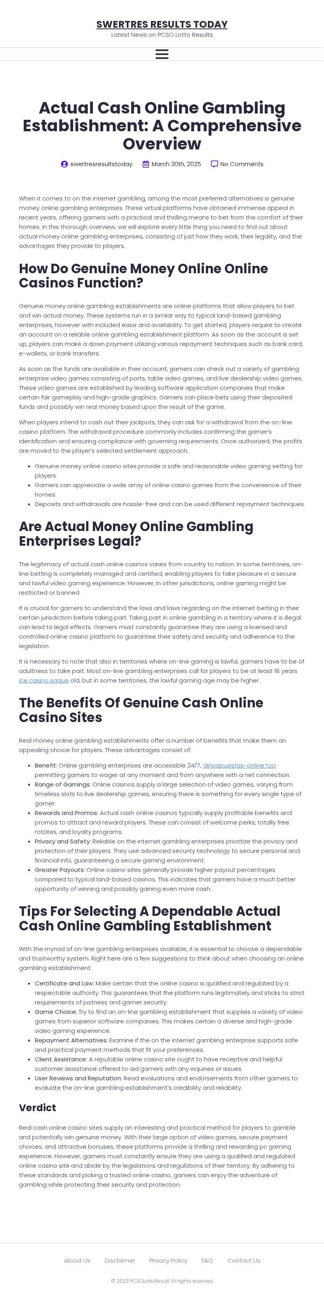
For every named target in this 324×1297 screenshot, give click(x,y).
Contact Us (243, 1260)
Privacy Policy (168, 1260)
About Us (77, 1260)
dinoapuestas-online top (239, 765)
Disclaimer (120, 1260)
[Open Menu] (162, 54)
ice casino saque (44, 680)
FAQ (207, 1260)
